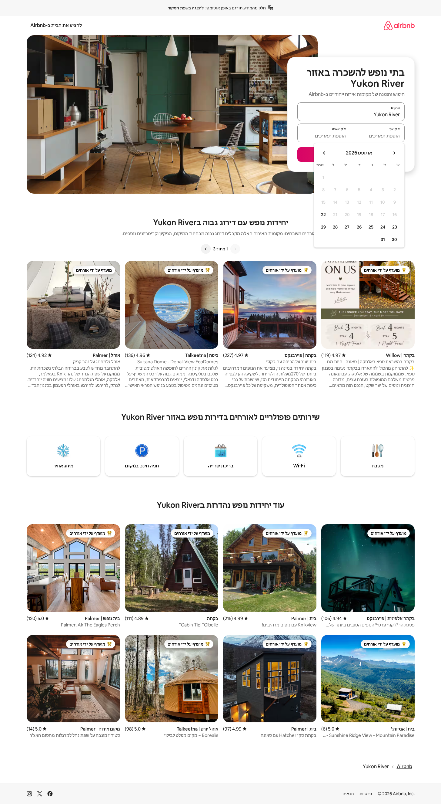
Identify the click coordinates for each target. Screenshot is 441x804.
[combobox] (351, 114)
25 (371, 227)
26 (359, 227)
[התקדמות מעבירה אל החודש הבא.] (324, 153)
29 (323, 227)
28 (335, 227)
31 (383, 239)
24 (382, 227)
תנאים (348, 793)
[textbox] (378, 135)
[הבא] (206, 249)
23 (394, 227)
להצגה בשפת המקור (186, 8)
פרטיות (365, 793)
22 (323, 214)
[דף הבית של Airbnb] (399, 25)
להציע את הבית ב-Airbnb (56, 25)
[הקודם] (235, 249)
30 (394, 239)
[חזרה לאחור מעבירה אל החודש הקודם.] (394, 153)
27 (347, 227)
